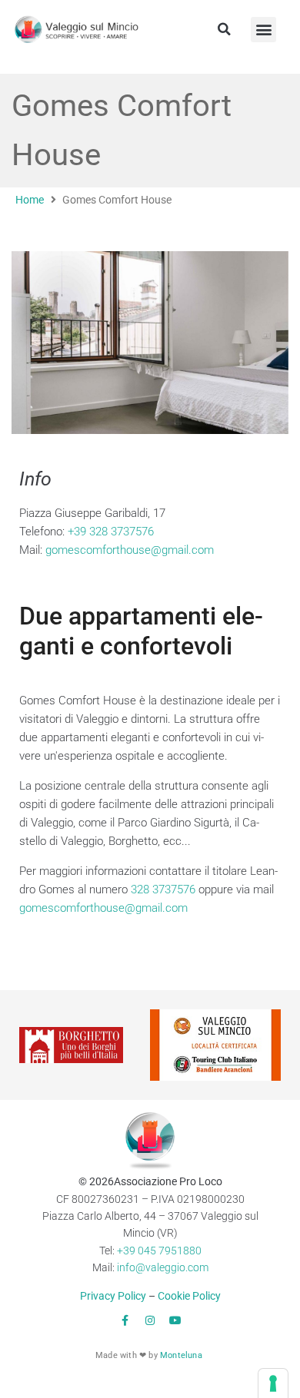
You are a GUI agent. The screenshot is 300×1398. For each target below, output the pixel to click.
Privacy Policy (113, 1296)
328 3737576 (163, 889)
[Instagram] (150, 1320)
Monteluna (181, 1355)
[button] (223, 29)
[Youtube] (175, 1320)
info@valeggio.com (162, 1267)
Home (29, 200)
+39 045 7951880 (159, 1250)
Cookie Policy (189, 1296)
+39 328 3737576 (111, 531)
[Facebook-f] (124, 1320)
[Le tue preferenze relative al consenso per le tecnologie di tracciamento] (273, 1383)
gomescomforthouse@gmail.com (129, 550)
